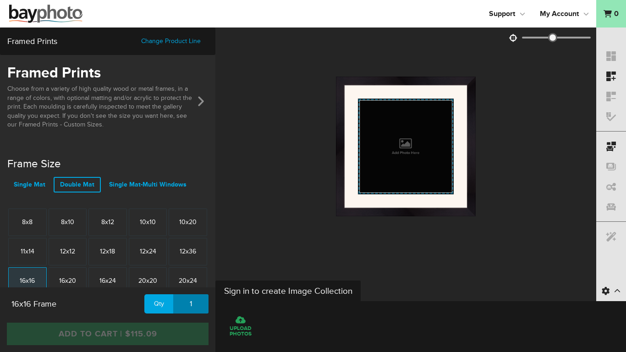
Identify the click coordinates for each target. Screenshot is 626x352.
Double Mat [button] (77, 184)
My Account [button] (559, 13)
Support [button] (502, 13)
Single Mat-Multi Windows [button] (148, 184)
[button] (611, 14)
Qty (159, 304)
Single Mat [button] (29, 184)
